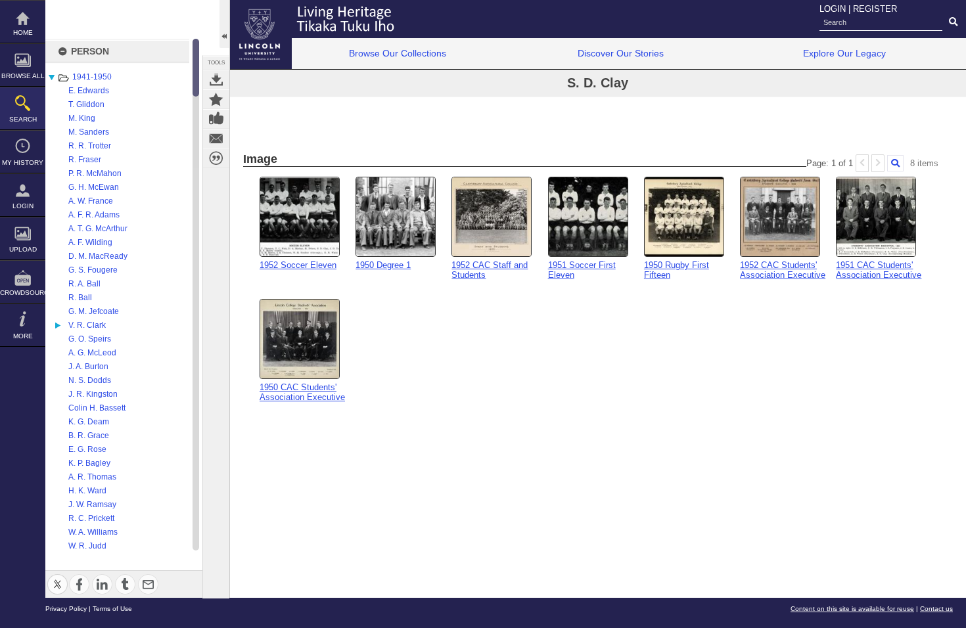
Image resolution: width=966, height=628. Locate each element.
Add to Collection (216, 99)
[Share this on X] (57, 576)
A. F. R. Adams (94, 214)
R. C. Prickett (91, 518)
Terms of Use (112, 608)
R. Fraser (84, 159)
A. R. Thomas (92, 477)
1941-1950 (92, 76)
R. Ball (80, 297)
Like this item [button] (216, 119)
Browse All (23, 75)
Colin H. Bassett (97, 408)
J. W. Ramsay (92, 504)
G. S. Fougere (93, 270)
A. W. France (90, 201)
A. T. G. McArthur (97, 228)
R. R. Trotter (89, 145)
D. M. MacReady (97, 256)
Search (23, 119)
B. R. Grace (88, 435)
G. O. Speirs (89, 339)
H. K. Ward (87, 490)
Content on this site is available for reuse (852, 608)
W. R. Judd (87, 545)
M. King (81, 118)
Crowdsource (22, 292)
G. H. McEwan (93, 187)
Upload (23, 249)
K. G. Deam (88, 421)
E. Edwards (88, 90)
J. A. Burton (88, 366)
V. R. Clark (87, 325)
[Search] (895, 163)
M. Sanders (88, 132)
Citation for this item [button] (216, 158)
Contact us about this (216, 138)
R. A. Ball (84, 283)
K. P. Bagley (89, 463)
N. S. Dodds (89, 380)
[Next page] (878, 163)
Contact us (936, 608)
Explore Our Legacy (844, 53)
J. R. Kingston (93, 394)
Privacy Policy (66, 608)
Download (216, 79)
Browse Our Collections (397, 53)
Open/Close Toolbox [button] (224, 24)
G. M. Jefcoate (93, 311)
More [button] (23, 336)
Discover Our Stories (621, 53)
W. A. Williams (93, 532)
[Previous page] (862, 163)
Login (23, 206)
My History (22, 162)
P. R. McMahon (95, 173)
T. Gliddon (86, 104)
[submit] (953, 22)
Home (23, 32)
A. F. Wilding (90, 242)
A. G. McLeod (92, 352)
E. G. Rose (87, 449)
